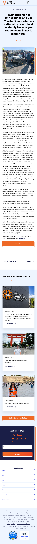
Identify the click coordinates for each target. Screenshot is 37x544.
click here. (22, 239)
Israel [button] (3, 470)
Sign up (17, 454)
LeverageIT (22, 529)
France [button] (4, 485)
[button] (32, 2)
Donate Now (18, 244)
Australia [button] (5, 495)
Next (29, 261)
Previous (11, 261)
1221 (19, 434)
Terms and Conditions (23, 524)
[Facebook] (13, 40)
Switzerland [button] (6, 500)
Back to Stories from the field (18, 418)
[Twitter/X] (16, 40)
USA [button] (3, 475)
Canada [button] (4, 490)
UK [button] (3, 480)
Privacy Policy (11, 524)
